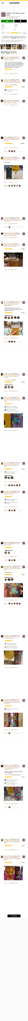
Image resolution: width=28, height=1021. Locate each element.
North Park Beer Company (13, 16)
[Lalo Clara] (9, 485)
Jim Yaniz (6, 462)
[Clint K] (17, 603)
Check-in (7, 21)
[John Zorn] (12, 342)
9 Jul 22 (5, 269)
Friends (12, 53)
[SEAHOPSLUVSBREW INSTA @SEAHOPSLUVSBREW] (12, 151)
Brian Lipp (6, 57)
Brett (5, 137)
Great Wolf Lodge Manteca (11, 304)
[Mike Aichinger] (14, 485)
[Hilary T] (14, 186)
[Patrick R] (9, 151)
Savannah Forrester (8, 233)
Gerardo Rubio (7, 856)
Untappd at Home (8, 769)
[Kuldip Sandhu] (14, 342)
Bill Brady (6, 542)
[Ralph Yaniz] (20, 485)
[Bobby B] (9, 603)
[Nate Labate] (9, 733)
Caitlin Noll (6, 217)
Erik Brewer (7, 839)
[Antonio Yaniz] (17, 485)
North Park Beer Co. (16, 774)
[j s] (9, 227)
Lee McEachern (7, 373)
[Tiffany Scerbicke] (12, 510)
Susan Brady (7, 491)
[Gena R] (9, 186)
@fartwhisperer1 (8, 100)
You (16, 53)
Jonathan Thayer (8, 765)
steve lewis (6, 699)
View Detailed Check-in (13, 73)
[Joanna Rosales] (12, 186)
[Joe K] (14, 603)
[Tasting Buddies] (14, 151)
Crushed (6, 377)
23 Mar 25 (6, 73)
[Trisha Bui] (9, 807)
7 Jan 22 (5, 849)
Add (20, 21)
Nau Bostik (18, 82)
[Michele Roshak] (20, 186)
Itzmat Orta (7, 397)
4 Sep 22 (5, 223)
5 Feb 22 (5, 667)
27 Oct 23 (6, 94)
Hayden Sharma (8, 243)
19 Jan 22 (6, 803)
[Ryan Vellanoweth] (9, 342)
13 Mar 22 (6, 430)
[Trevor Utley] (17, 186)
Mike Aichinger (7, 566)
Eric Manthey (7, 635)
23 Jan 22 (6, 729)
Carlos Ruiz (7, 79)
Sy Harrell (6, 301)
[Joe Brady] (12, 485)
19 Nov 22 (6, 147)
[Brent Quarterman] (14, 510)
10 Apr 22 (6, 338)
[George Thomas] (12, 603)
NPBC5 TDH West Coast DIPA (11, 57)
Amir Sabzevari (7, 157)
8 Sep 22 (5, 182)
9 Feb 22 (5, 481)
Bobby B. (10, 572)
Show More (16, 41)
